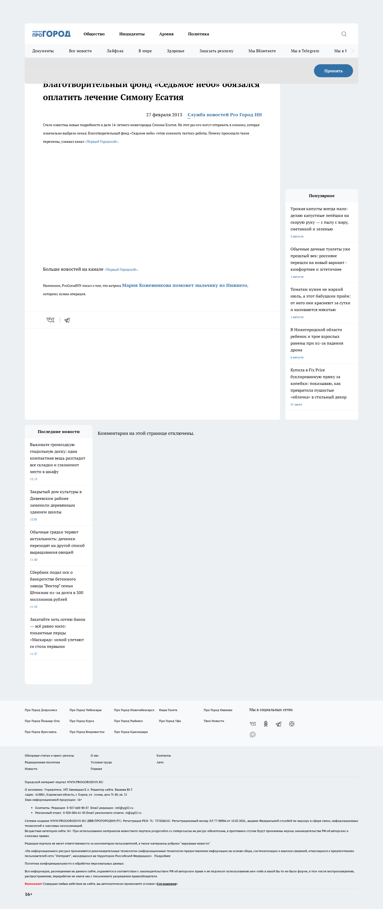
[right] (352, 51)
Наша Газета (168, 710)
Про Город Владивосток (87, 732)
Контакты (164, 755)
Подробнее (162, 856)
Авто (160, 762)
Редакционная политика (42, 762)
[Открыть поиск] (344, 34)
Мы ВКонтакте (262, 50)
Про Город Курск (82, 721)
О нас (95, 755)
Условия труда (101, 762)
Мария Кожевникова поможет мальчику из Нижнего (184, 285)
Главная (96, 769)
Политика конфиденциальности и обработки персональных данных (74, 863)
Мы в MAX (344, 50)
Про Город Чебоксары (86, 710)
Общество (94, 33)
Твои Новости (214, 721)
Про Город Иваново (218, 710)
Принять (333, 70)
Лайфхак (115, 50)
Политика (198, 33)
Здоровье (175, 50)
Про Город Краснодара (131, 732)
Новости (31, 769)
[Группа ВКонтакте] (252, 724)
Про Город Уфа (170, 721)
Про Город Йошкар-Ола (42, 721)
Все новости (80, 50)
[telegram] (69, 320)
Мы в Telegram (305, 50)
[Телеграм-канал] (278, 724)
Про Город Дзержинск (41, 710)
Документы (43, 50)
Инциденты (132, 33)
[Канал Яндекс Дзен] (291, 724)
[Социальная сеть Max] (252, 734)
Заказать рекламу (216, 50)
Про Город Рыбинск (128, 721)
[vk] (50, 320)
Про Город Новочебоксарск (134, 710)
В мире (145, 50)
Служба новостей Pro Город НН (225, 115)
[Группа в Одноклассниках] (265, 724)
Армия (166, 33)
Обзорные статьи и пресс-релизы (49, 755)
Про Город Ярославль (41, 732)
